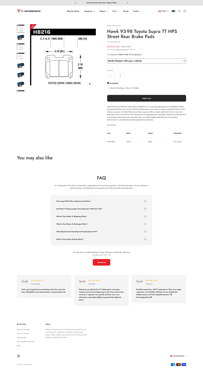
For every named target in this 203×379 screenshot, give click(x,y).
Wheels (102, 11)
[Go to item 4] (20, 56)
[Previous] (75, 3)
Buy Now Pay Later (23, 329)
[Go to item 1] (20, 28)
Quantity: (110, 70)
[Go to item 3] (20, 47)
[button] (173, 11)
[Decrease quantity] (110, 75)
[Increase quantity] (120, 75)
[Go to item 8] (20, 94)
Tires (114, 11)
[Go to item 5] (20, 66)
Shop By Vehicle (73, 11)
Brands (126, 11)
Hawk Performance (113, 25)
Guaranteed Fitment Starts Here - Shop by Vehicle (101, 3)
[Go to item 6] (20, 75)
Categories (88, 11)
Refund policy (21, 337)
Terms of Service (23, 333)
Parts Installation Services (25, 341)
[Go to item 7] (20, 84)
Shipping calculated (122, 49)
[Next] (127, 3)
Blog (18, 345)
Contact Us (102, 262)
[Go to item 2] (20, 38)
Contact (136, 11)
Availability (114, 83)
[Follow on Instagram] (18, 356)
